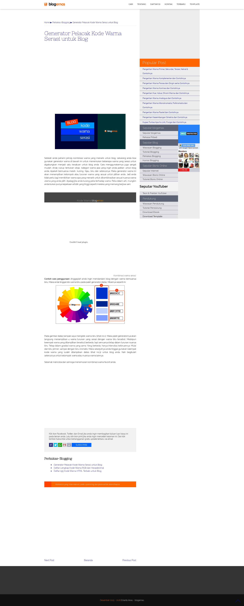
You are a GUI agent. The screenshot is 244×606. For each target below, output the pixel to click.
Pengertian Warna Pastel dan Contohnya (160, 112)
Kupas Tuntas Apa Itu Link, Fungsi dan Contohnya (164, 122)
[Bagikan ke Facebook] (51, 446)
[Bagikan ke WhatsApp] (60, 446)
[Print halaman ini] (69, 446)
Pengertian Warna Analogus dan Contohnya (162, 98)
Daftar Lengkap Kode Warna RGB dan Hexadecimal (79, 468)
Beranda (88, 560)
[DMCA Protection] (188, 134)
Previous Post (129, 560)
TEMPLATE (195, 4)
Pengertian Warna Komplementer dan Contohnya (164, 78)
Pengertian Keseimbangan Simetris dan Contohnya (165, 117)
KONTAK (168, 4)
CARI (131, 4)
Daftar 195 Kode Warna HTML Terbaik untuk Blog (77, 471)
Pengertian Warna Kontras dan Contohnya (161, 88)
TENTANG (141, 4)
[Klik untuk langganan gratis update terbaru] (81, 446)
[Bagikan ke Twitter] (55, 446)
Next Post (49, 560)
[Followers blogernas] (189, 167)
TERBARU (181, 4)
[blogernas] (54, 5)
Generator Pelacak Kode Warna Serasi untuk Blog (82, 36)
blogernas (139, 600)
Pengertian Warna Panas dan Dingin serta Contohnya (166, 83)
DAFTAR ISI (155, 4)
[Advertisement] (90, 82)
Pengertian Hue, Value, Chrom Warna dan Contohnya (166, 93)
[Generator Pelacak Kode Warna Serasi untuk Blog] (90, 148)
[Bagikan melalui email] (65, 446)
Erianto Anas (127, 600)
